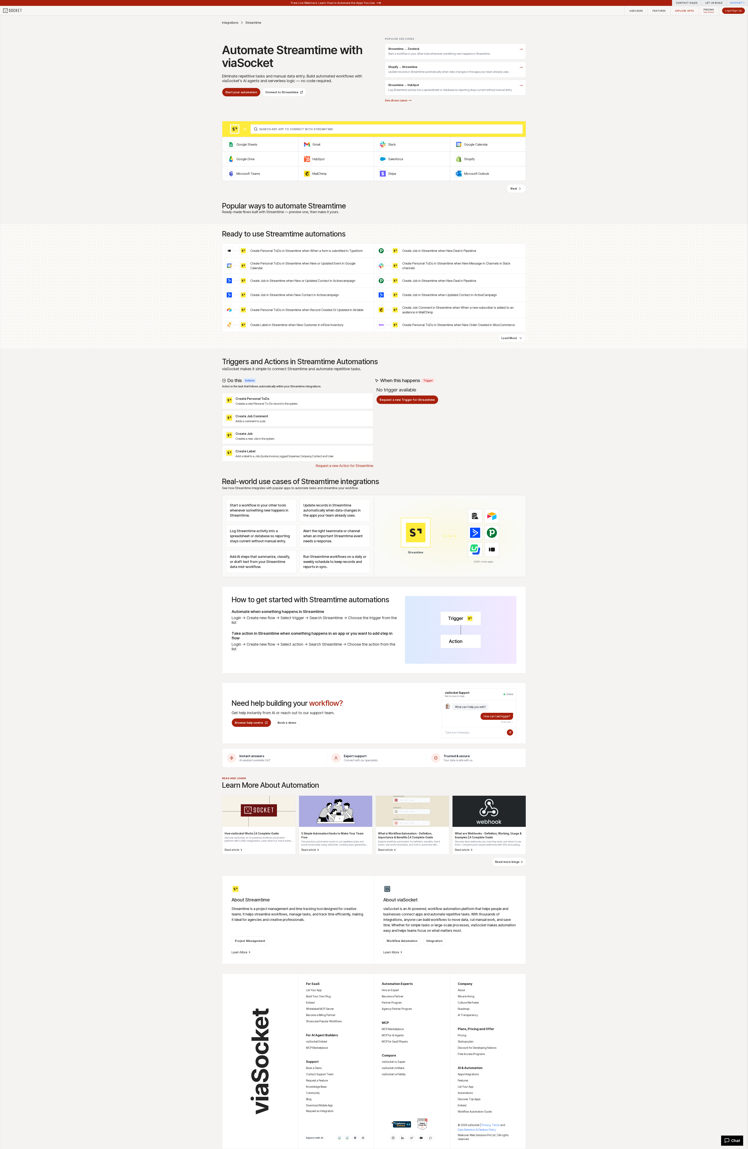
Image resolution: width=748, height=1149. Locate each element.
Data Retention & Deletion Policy (477, 1129)
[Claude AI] (347, 1138)
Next (514, 188)
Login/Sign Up (733, 10)
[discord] (430, 1138)
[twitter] (412, 1138)
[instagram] (393, 1138)
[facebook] (402, 1138)
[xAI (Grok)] (363, 1138)
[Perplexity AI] (355, 1138)
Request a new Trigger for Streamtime (407, 399)
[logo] (14, 10)
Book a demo (287, 722)
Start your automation (241, 92)
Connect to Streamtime (282, 92)
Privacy (486, 1125)
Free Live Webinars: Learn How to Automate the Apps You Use (333, 2)
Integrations (230, 23)
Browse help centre (249, 722)
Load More (509, 338)
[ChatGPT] (339, 1138)
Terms (495, 1125)
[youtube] (421, 1138)
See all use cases (396, 100)
